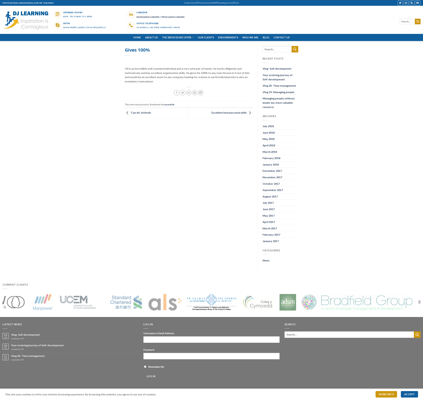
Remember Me (156, 366)
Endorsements (228, 37)
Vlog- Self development (277, 68)
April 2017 (269, 221)
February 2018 (271, 158)
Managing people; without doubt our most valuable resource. (279, 102)
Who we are (250, 37)
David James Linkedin (147, 16)
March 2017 (270, 228)
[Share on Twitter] (182, 92)
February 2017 (271, 234)
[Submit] (418, 21)
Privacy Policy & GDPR (207, 3)
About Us (151, 37)
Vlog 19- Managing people (278, 92)
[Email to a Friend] (189, 92)
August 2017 (270, 196)
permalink (169, 104)
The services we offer (176, 37)
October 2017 (271, 183)
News (266, 260)
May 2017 (268, 215)
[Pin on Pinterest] (194, 92)
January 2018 (271, 164)
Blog (266, 37)
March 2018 (270, 151)
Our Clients (206, 37)
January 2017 (271, 241)
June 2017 (269, 209)
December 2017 (272, 170)
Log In (151, 376)
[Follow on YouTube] (417, 2)
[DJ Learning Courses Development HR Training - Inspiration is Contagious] (25, 19)
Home (137, 37)
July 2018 (268, 126)
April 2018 (269, 145)
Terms (236, 3)
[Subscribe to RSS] (411, 2)
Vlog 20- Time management (279, 85)
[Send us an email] (406, 2)
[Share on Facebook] (176, 92)
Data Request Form (225, 3)
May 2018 (268, 138)
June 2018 (269, 132)
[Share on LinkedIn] (200, 92)
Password (148, 349)
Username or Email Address (158, 333)
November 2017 (272, 177)
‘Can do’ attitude (140, 112)
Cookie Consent (190, 3)
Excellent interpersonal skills (229, 112)
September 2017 (273, 189)
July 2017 (268, 202)
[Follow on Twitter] (400, 2)
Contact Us (282, 37)
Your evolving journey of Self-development (277, 77)
